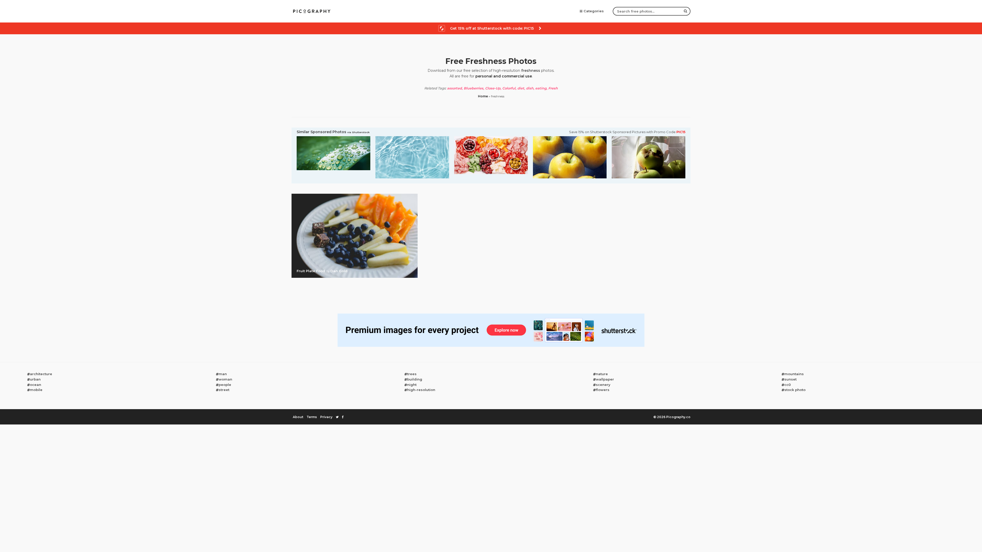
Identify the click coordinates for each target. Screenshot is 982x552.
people (225, 385)
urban (35, 379)
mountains (794, 374)
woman (225, 379)
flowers (602, 390)
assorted (454, 88)
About (298, 417)
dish (529, 88)
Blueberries (473, 88)
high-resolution (421, 390)
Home (483, 96)
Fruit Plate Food (311, 271)
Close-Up (492, 88)
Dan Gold (339, 271)
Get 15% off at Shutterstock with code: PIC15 (492, 28)
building (414, 379)
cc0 (787, 385)
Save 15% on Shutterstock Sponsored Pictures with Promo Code (627, 132)
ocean (35, 385)
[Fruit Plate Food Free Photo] (355, 195)
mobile (36, 390)
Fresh (553, 88)
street (224, 390)
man (223, 374)
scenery (603, 385)
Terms (312, 417)
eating (540, 88)
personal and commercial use (503, 76)
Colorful (509, 88)
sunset (790, 379)
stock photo (795, 390)
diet (520, 88)
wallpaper (605, 379)
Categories (594, 11)
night (412, 385)
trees (412, 374)
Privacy (326, 417)
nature (602, 374)
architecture (41, 374)
